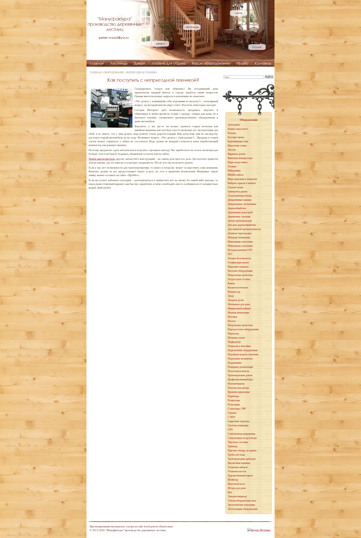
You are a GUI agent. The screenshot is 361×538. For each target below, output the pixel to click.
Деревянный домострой (240, 212)
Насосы (232, 321)
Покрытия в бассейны (239, 346)
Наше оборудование (211, 63)
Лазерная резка (236, 300)
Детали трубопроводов (240, 220)
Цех (230, 492)
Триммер (232, 446)
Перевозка (233, 333)
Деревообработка (237, 208)
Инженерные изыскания (240, 245)
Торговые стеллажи (238, 442)
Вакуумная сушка (237, 145)
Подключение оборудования (243, 350)
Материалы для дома (239, 304)
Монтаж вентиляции (238, 312)
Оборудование (113, 72)
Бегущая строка (236, 137)
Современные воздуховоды (242, 437)
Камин (231, 283)
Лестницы (118, 63)
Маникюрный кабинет (239, 308)
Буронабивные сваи (238, 141)
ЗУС (230, 254)
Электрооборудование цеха (242, 500)
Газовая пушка (235, 187)
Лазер (231, 295)
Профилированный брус (240, 379)
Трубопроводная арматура (241, 458)
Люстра (232, 149)
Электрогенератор (237, 496)
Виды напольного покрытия (242, 179)
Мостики (232, 316)
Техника (232, 166)
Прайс (242, 63)
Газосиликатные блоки (240, 195)
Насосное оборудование (240, 270)
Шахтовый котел (236, 483)
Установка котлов (237, 471)
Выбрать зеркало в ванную (242, 183)
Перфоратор (234, 341)
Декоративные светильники (242, 204)
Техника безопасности (239, 258)
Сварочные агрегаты (238, 421)
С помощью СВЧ (237, 408)
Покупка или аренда (238, 387)
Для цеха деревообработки (242, 224)
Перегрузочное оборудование (243, 329)
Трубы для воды (236, 454)
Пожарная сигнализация (240, 366)
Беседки (232, 133)
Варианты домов (236, 153)
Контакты (263, 63)
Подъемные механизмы (240, 358)
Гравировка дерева (237, 191)
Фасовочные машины (239, 463)
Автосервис (234, 124)
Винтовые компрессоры (240, 158)
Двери (139, 63)
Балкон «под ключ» (238, 128)
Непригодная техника (239, 279)
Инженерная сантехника (240, 241)
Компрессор (234, 291)
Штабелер (233, 479)
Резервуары (234, 400)
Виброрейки (234, 170)
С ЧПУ (231, 417)
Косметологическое (238, 287)
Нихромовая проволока (240, 275)
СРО (230, 429)
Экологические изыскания (241, 504)
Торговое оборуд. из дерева (242, 450)
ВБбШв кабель (235, 174)
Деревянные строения (239, 216)
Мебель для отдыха (169, 63)
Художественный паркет (240, 475)
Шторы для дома (237, 488)
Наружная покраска (238, 266)
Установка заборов (238, 467)
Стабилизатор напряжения (241, 433)
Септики (232, 412)
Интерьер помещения (239, 237)
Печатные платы (236, 337)
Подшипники (235, 362)
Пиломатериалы (236, 383)
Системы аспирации (238, 425)
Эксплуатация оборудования (243, 509)
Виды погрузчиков (237, 162)
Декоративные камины (239, 199)
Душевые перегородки (239, 233)
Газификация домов (238, 262)
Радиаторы (233, 396)
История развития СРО (240, 250)
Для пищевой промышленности (244, 229)
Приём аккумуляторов (102, 159)
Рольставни (234, 404)
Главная (97, 63)
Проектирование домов (240, 375)
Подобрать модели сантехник (243, 354)
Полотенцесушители (238, 371)
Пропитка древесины (239, 392)
